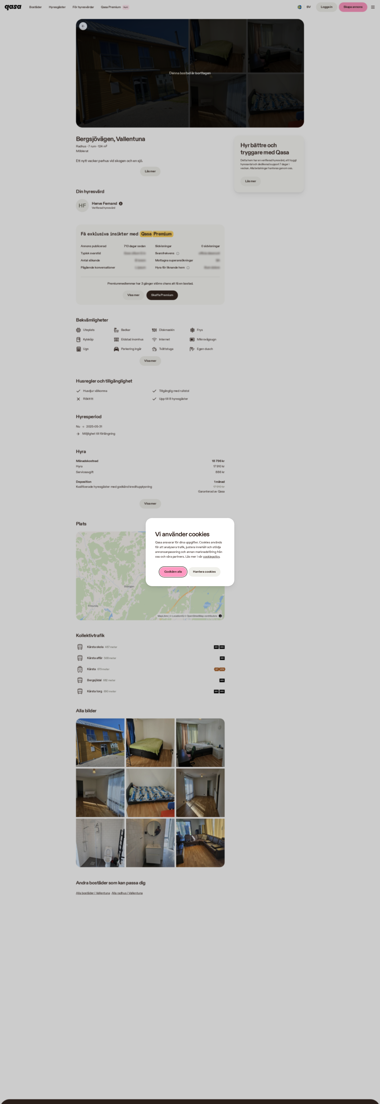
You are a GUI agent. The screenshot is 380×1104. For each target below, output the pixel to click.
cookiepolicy (211, 557)
